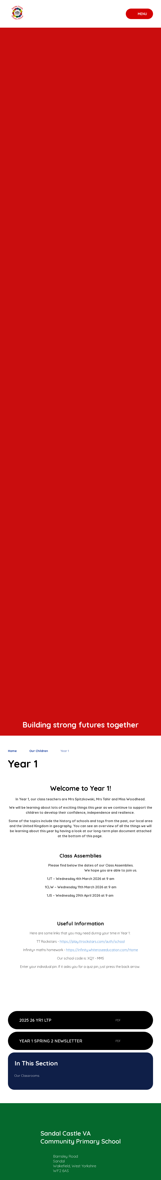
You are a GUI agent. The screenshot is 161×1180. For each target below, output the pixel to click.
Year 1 (65, 751)
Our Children (38, 751)
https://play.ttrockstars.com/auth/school (92, 941)
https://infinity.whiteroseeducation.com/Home (102, 950)
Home (12, 751)
